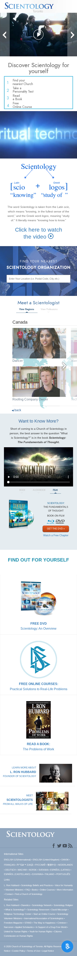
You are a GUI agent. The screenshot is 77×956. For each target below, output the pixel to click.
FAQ (27, 889)
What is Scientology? (15, 909)
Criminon (61, 923)
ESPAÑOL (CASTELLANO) (17, 874)
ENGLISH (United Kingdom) (46, 859)
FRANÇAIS (9, 865)
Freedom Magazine (13, 923)
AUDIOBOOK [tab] (39, 490)
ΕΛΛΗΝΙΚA (37, 874)
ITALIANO (49, 874)
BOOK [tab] (22, 490)
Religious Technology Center (17, 914)
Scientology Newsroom (38, 909)
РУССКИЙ (40, 865)
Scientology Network (42, 905)
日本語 (30, 865)
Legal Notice (48, 951)
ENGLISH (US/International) (17, 859)
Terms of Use (33, 951)
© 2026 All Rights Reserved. (34, 946)
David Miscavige (59, 909)
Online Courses (47, 889)
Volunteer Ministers (14, 889)
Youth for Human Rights (40, 931)
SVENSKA (43, 870)
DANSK (65, 859)
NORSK (33, 870)
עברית (20, 864)
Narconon (8, 927)
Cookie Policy (18, 951)
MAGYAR (22, 870)
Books (35, 889)
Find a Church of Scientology (28, 894)
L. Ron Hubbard (11, 885)
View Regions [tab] (26, 309)
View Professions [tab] (49, 309)
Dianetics (25, 905)
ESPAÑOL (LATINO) (60, 870)
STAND (28, 923)
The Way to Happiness (44, 923)
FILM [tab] (55, 490)
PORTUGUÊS (63, 874)
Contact (9, 894)
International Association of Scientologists (43, 918)
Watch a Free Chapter (55, 535)
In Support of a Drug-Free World (51, 927)
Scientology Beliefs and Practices (37, 885)
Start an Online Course (44, 914)
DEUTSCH (10, 870)
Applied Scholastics (24, 927)
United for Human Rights (15, 931)
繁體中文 (51, 865)
